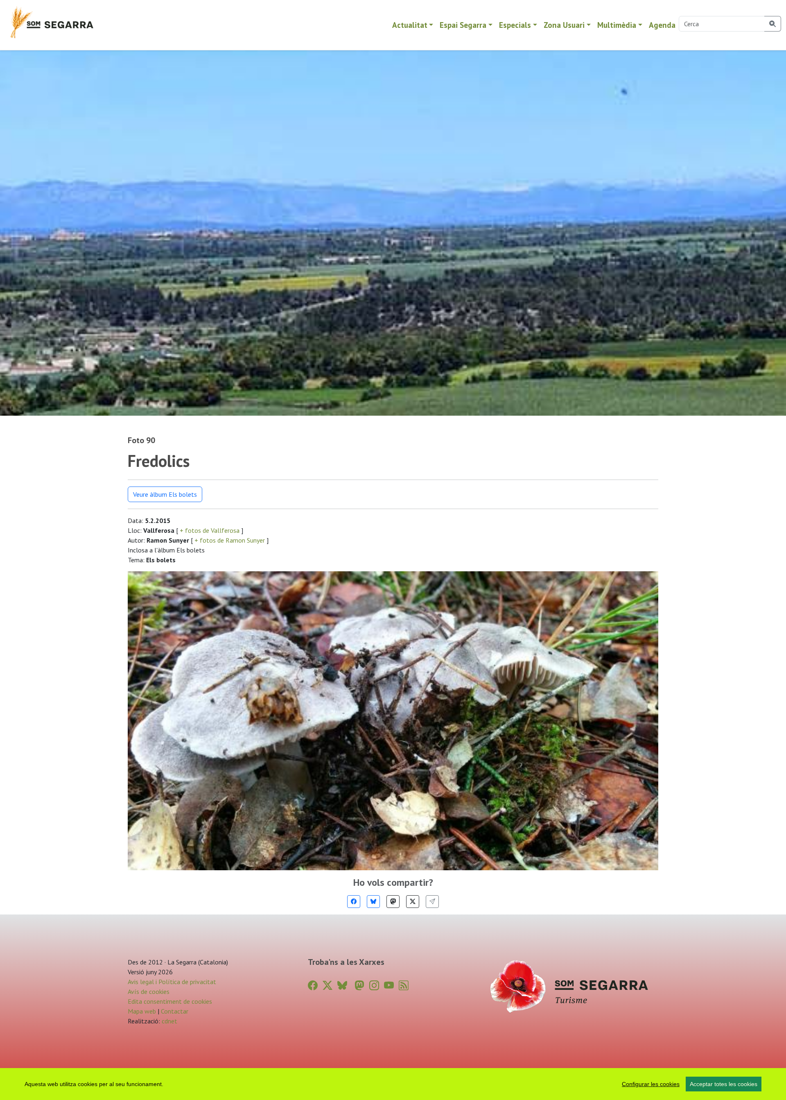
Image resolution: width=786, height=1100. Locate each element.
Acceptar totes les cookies (723, 1084)
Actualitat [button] (409, 25)
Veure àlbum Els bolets (165, 494)
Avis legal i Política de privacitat (172, 982)
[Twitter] (412, 901)
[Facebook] (353, 901)
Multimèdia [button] (616, 25)
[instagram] (374, 985)
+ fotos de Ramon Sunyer (230, 540)
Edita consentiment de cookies (170, 1001)
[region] (393, 1084)
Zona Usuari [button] (564, 25)
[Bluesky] (373, 901)
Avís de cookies (148, 991)
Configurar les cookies (651, 1084)
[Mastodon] (393, 901)
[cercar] (772, 24)
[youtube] (389, 985)
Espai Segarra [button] (463, 25)
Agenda (662, 25)
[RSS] (404, 985)
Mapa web (142, 1011)
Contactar (174, 1011)
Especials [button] (515, 25)
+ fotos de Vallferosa (209, 530)
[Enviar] (432, 901)
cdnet (168, 1021)
